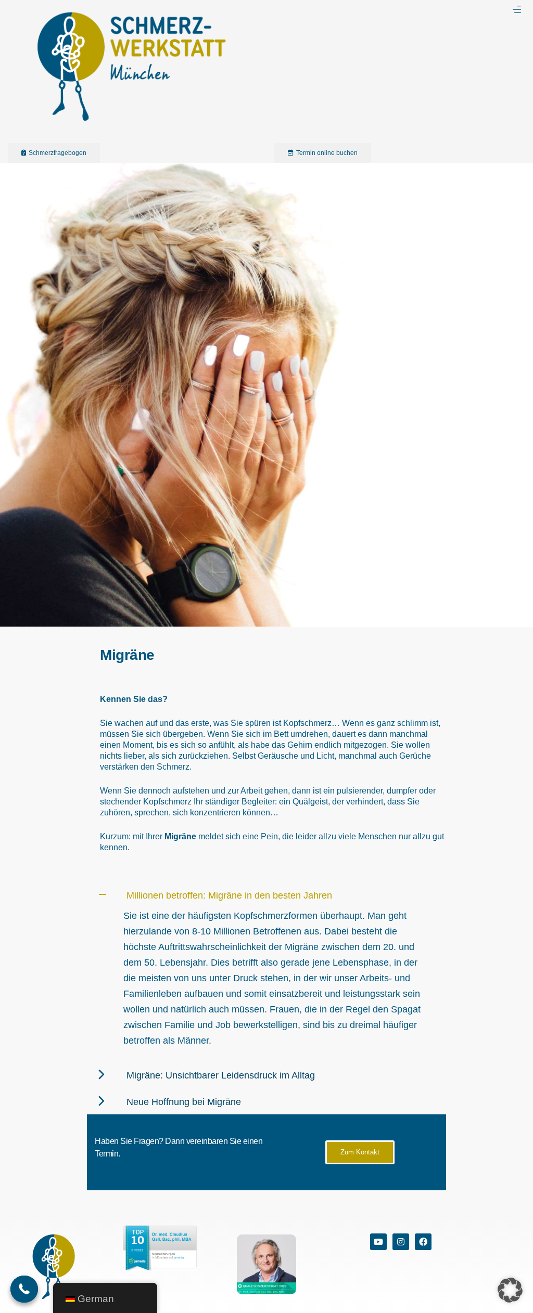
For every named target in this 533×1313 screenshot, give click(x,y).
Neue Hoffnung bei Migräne (183, 1102)
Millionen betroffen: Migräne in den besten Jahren (229, 895)
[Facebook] (423, 1241)
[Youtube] (378, 1241)
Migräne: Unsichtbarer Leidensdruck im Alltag (220, 1075)
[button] (516, 9)
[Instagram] (400, 1241)
